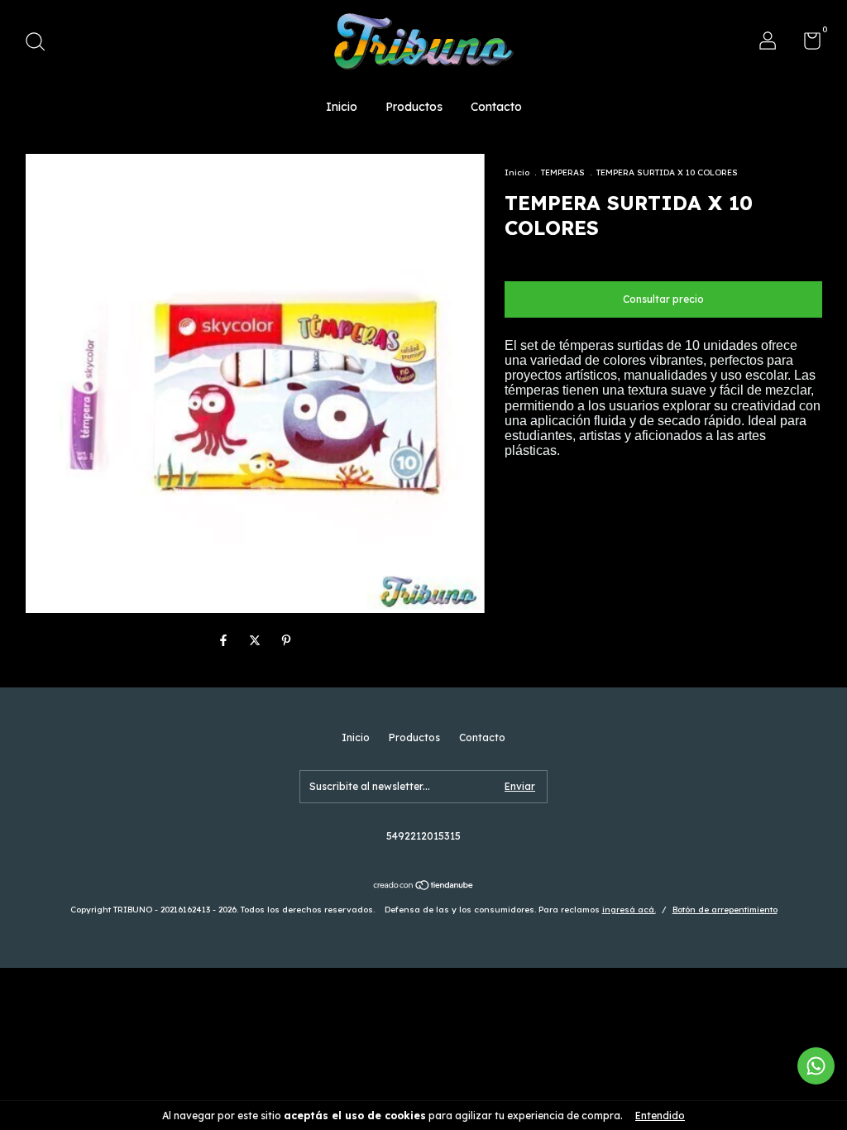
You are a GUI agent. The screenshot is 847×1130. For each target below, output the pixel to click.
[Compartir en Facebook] (225, 640)
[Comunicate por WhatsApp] (816, 1066)
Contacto (496, 106)
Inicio (341, 106)
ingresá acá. (629, 909)
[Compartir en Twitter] (256, 640)
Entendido (660, 1115)
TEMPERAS (563, 172)
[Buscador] (41, 43)
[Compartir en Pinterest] (286, 640)
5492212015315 (423, 836)
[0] (806, 44)
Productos (414, 106)
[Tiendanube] (424, 886)
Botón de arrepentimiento (725, 909)
